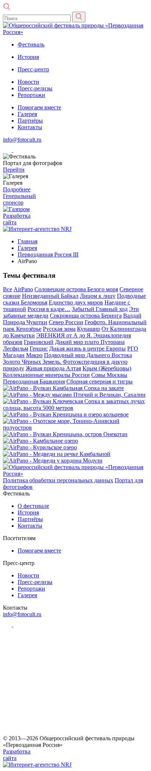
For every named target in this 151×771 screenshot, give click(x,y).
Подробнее (16, 189)
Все (7, 289)
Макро (34, 355)
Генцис (39, 348)
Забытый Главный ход (100, 309)
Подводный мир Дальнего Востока (88, 355)
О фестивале (33, 506)
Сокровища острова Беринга (86, 315)
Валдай (132, 315)
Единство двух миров (76, 302)
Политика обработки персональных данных (58, 480)
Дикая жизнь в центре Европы (87, 348)
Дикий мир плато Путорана (90, 342)
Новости (28, 82)
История (28, 57)
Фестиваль (31, 44)
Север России (66, 322)
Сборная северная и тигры (99, 381)
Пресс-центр (33, 69)
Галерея (27, 114)
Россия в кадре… (48, 309)
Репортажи (31, 95)
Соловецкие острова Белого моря (76, 289)
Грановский (39, 342)
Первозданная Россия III (48, 254)
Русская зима (59, 329)
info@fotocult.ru (22, 139)
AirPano (23, 289)
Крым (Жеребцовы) (106, 368)
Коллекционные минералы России (46, 375)
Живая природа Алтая (53, 368)
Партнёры (30, 120)
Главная (27, 241)
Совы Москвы (109, 375)
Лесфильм (15, 348)
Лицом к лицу (97, 296)
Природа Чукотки (25, 322)
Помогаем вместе (39, 107)
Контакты (30, 127)
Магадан (14, 355)
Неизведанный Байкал (50, 296)
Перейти (14, 169)
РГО (132, 348)
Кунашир (88, 329)
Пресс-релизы (35, 88)
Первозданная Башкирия (34, 381)
